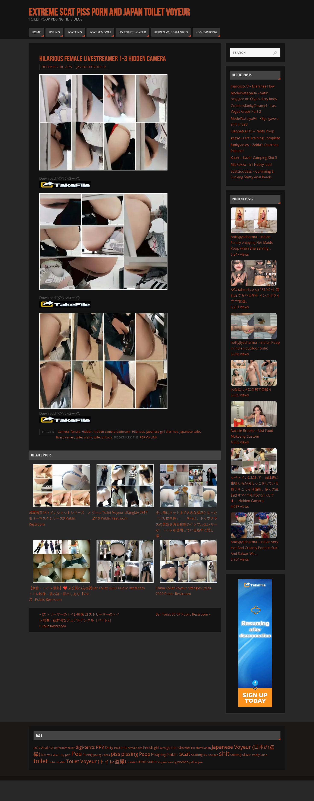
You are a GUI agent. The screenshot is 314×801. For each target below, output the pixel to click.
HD (193, 748)
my (62, 755)
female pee (135, 748)
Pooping (158, 754)
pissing (129, 753)
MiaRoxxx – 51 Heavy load (251, 164)
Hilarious (138, 431)
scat (184, 753)
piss (115, 753)
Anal (44, 747)
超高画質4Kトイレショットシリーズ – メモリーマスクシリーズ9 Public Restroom (60, 518)
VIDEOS (152, 762)
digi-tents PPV (89, 747)
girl (156, 747)
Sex (205, 755)
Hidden (87, 431)
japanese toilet (190, 431)
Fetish (148, 747)
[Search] (275, 53)
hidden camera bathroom (112, 431)
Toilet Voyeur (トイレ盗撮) (96, 761)
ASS (51, 748)
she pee (213, 755)
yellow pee (196, 762)
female (75, 431)
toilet (41, 761)
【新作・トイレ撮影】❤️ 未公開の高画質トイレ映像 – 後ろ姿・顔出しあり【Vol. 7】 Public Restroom (60, 594)
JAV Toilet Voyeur (91, 67)
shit (224, 753)
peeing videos (101, 755)
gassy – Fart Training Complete (255, 138)
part (67, 755)
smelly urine (259, 755)
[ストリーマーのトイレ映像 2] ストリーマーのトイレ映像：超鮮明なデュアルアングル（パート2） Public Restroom (79, 620)
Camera (63, 431)
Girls (163, 748)
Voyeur (162, 762)
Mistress (46, 755)
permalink (148, 437)
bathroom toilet (64, 748)
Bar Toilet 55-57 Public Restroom (118, 588)
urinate (131, 762)
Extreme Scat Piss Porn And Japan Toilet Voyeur (109, 12)
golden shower (178, 747)
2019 (37, 748)
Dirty (109, 747)
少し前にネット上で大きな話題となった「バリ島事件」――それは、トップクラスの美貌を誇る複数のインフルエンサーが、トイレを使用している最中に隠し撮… (186, 524)
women (182, 762)
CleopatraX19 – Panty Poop (252, 131)
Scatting (197, 755)
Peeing (87, 754)
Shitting (235, 755)
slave (246, 754)
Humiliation (203, 748)
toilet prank (84, 437)
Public (172, 754)
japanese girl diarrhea (162, 431)
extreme (121, 747)
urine (141, 761)
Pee (76, 753)
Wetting (172, 762)
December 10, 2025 (57, 67)
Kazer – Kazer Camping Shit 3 (254, 157)
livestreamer (65, 437)
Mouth (56, 755)
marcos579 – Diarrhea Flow (252, 86)
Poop (144, 754)
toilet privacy (103, 437)
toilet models (57, 762)
